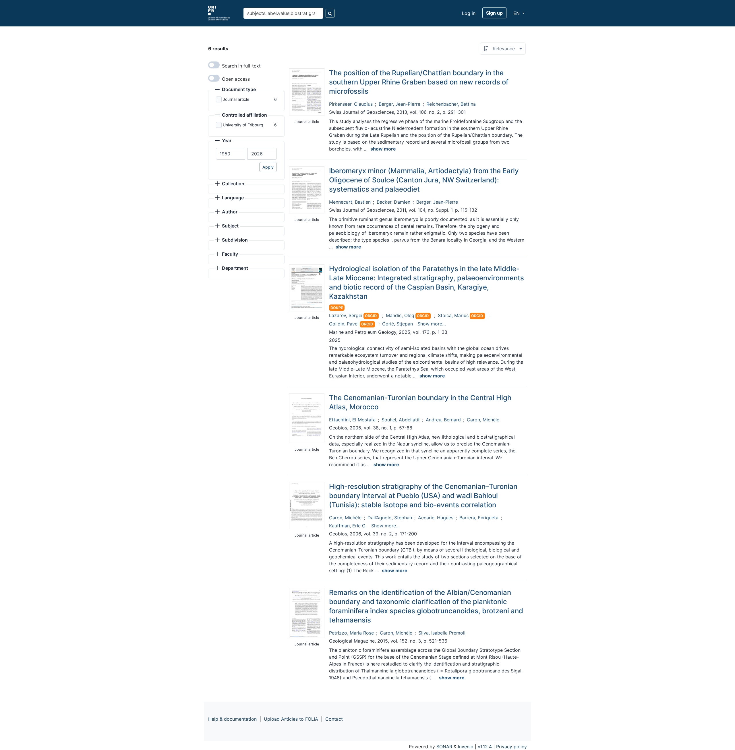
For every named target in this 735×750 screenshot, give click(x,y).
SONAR (444, 746)
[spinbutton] (230, 154)
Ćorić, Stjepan (397, 324)
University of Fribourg (243, 124)
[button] (235, 90)
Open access (236, 79)
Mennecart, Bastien (350, 202)
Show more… (431, 324)
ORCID (371, 316)
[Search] (330, 13)
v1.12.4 (485, 746)
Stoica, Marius (453, 315)
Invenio (465, 746)
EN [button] (517, 13)
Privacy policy (511, 746)
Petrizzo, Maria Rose (351, 633)
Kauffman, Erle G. (348, 526)
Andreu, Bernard (443, 420)
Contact (334, 719)
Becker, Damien (393, 202)
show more (383, 149)
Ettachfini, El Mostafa (352, 420)
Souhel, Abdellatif (401, 420)
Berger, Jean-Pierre (399, 104)
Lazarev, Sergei (345, 315)
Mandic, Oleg (400, 315)
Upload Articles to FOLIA (291, 719)
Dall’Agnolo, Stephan (390, 517)
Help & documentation (232, 719)
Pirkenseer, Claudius (351, 104)
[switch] (214, 64)
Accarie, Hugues (435, 517)
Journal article (236, 99)
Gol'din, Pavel (344, 324)
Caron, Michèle (483, 420)
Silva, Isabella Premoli (441, 633)
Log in (468, 13)
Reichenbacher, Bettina (451, 104)
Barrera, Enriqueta (478, 517)
